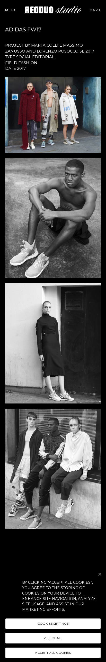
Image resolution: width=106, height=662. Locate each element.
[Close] (99, 574)
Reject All (53, 638)
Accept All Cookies (53, 653)
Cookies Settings (53, 623)
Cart (98, 10)
